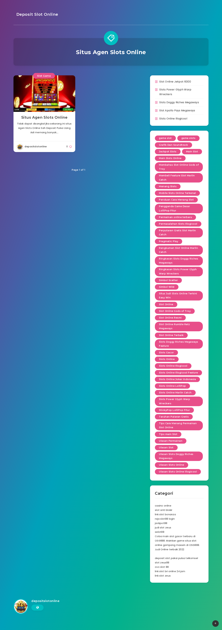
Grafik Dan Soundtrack (173, 144)
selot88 (159, 532)
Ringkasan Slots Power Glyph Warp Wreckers (178, 271)
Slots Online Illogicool (173, 118)
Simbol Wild (166, 286)
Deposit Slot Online (36, 14)
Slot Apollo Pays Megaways (177, 110)
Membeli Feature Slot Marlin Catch (177, 177)
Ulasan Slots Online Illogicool (178, 471)
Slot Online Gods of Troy (175, 311)
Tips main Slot (168, 434)
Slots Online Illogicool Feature (178, 372)
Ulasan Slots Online (171, 464)
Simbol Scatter (168, 280)
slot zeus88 (162, 562)
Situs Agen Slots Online (44, 117)
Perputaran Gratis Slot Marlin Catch (177, 232)
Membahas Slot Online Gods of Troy (179, 166)
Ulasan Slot (166, 447)
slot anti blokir (163, 510)
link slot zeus (163, 575)
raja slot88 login (165, 518)
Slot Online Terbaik (171, 335)
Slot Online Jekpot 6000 (175, 81)
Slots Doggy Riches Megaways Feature (178, 343)
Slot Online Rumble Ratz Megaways (174, 326)
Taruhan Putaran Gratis (174, 416)
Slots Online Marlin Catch (175, 392)
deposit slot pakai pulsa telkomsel (176, 558)
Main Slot (192, 151)
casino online (163, 505)
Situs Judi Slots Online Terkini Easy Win (178, 295)
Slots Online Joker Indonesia (177, 379)
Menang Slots (167, 186)
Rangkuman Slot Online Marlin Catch (178, 250)
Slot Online (166, 304)
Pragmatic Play (168, 241)
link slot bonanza (165, 514)
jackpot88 (161, 523)
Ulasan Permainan (170, 440)
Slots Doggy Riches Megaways (179, 102)
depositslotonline (45, 601)
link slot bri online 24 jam (170, 571)
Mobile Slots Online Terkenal (177, 193)
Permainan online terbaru (175, 217)
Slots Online (167, 359)
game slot (165, 138)
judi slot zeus (163, 527)
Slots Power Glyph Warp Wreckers (174, 401)
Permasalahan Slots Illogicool (178, 223)
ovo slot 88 (162, 567)
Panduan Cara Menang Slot (176, 199)
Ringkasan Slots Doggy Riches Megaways (178, 260)
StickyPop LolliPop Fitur (174, 410)
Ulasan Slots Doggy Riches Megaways (176, 456)
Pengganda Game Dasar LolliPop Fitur (174, 208)
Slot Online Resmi (170, 317)
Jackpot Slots (167, 151)
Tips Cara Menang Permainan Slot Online (178, 425)
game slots (188, 138)
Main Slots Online (170, 158)
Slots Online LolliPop (172, 385)
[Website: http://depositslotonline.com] (37, 607)
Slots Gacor (166, 352)
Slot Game (44, 75)
